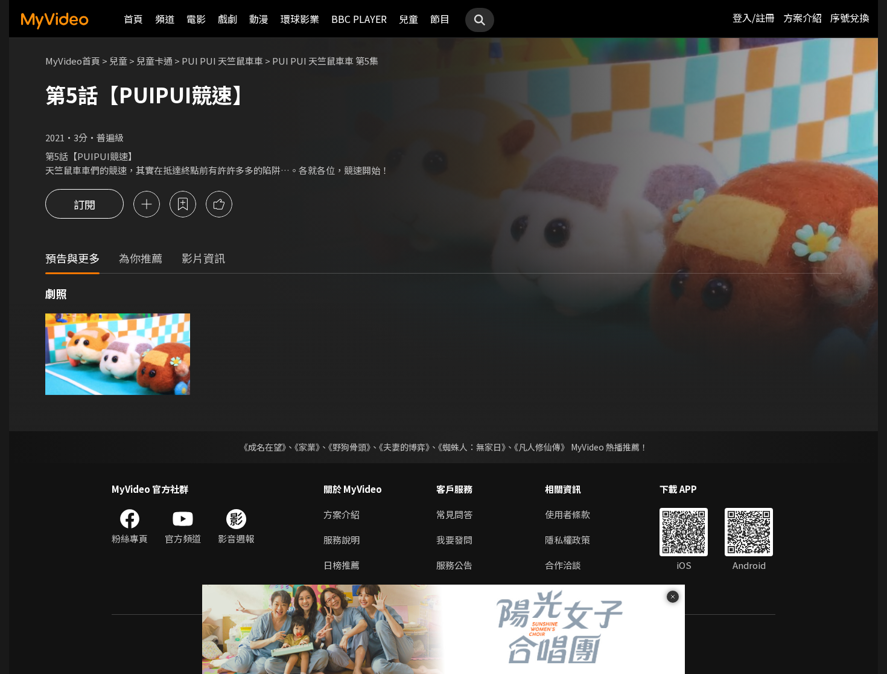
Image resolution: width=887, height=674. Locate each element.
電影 (196, 18)
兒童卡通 (154, 60)
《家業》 (307, 447)
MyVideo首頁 (72, 60)
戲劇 (227, 18)
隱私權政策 (567, 539)
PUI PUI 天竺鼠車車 (222, 60)
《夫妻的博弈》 (404, 447)
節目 (440, 18)
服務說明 (341, 539)
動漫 (259, 18)
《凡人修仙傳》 (541, 447)
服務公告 (454, 565)
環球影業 (300, 18)
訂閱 (84, 204)
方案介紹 (802, 17)
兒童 (408, 18)
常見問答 (454, 514)
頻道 (164, 18)
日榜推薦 (341, 565)
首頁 (133, 18)
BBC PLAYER (359, 18)
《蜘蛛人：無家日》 (472, 447)
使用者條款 (567, 514)
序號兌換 (849, 17)
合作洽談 (563, 565)
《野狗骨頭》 (349, 447)
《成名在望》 (263, 447)
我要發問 (454, 539)
